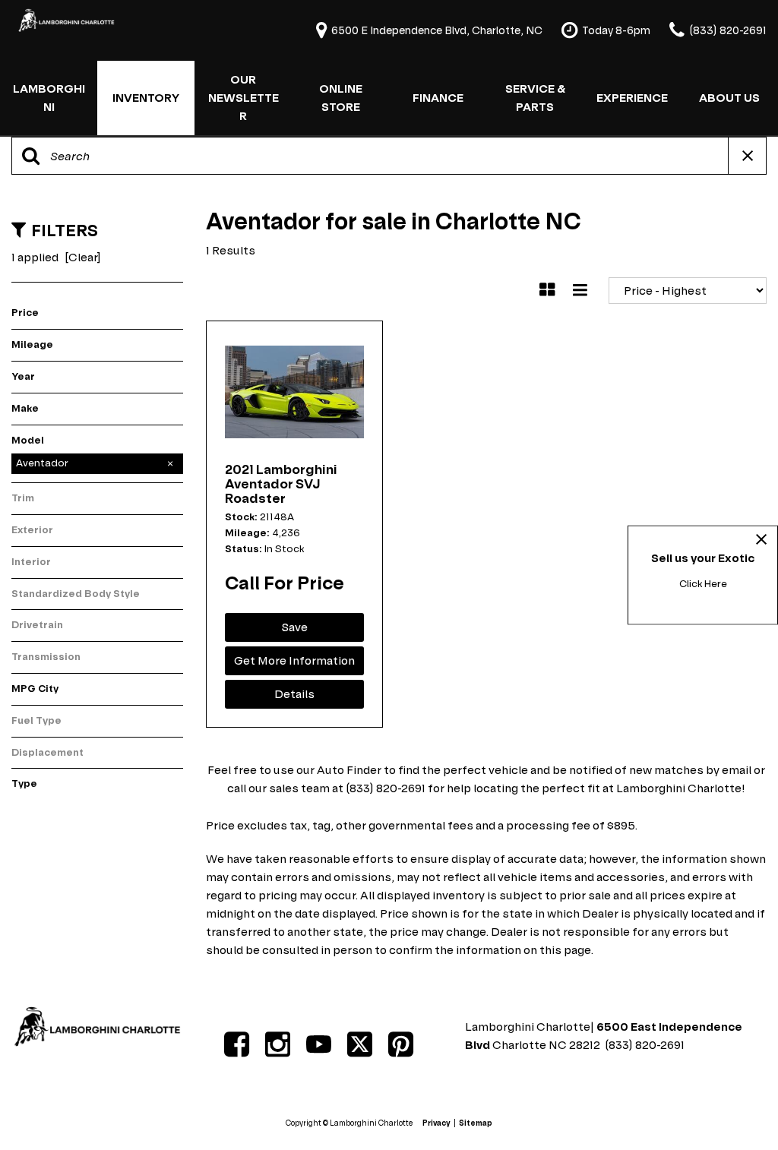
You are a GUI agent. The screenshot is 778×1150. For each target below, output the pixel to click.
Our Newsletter (243, 97)
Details (294, 693)
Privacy (436, 1123)
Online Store (340, 97)
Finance (438, 97)
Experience (632, 97)
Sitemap (475, 1123)
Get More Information (294, 660)
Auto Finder (349, 769)
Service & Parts (535, 97)
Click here (703, 583)
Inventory (145, 97)
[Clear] (83, 257)
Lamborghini (49, 97)
